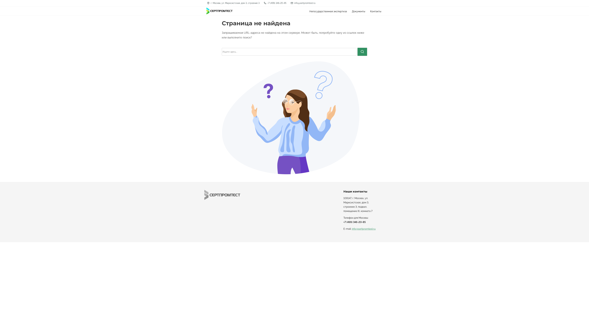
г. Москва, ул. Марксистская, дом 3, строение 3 (235, 3)
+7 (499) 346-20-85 (276, 3)
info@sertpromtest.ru (304, 3)
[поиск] (362, 52)
